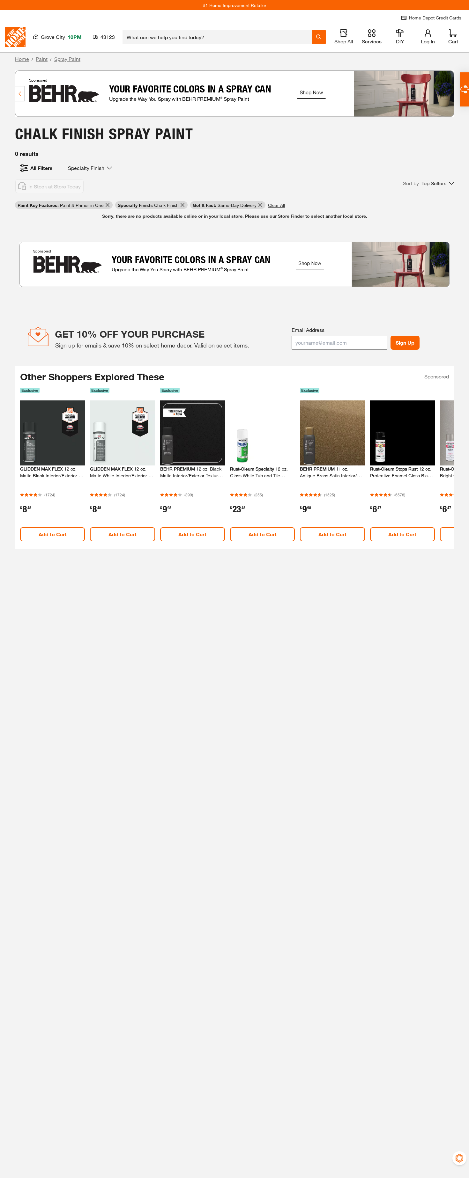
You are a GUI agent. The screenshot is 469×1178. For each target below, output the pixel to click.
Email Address (308, 330)
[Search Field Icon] (319, 37)
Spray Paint (67, 59)
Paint (42, 59)
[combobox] (217, 37)
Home (22, 59)
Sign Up (405, 343)
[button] (428, 183)
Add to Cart (53, 534)
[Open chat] (464, 89)
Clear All (276, 205)
